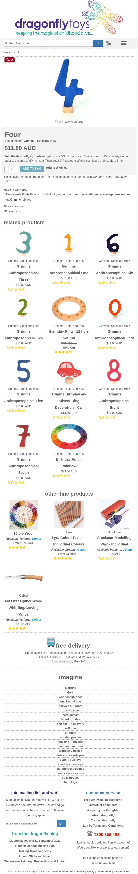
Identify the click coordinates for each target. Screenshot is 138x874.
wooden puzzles (70, 737)
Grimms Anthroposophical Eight (114, 400)
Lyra (69, 532)
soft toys (71, 728)
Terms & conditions (63, 871)
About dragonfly (103, 815)
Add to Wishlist (56, 167)
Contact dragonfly (103, 820)
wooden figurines (70, 697)
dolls (70, 692)
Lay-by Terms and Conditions (103, 825)
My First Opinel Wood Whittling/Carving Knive (23, 607)
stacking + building (71, 741)
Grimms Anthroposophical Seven (23, 465)
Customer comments (103, 805)
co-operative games (70, 768)
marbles (70, 688)
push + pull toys (70, 759)
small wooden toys (70, 764)
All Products (104, 871)
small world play (71, 701)
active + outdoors (70, 705)
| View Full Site (121, 871)
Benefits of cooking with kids (35, 845)
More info (80, 661)
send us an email (103, 863)
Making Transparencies (35, 851)
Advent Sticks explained (35, 856)
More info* (116, 160)
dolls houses (70, 777)
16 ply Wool (23, 533)
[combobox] (48, 43)
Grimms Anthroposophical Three (23, 272)
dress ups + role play (70, 755)
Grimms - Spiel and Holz (40, 140)
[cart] (108, 43)
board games (71, 710)
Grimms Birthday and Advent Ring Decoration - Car (68, 400)
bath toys (70, 782)
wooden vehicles (70, 750)
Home (7, 52)
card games (71, 714)
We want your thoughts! (103, 810)
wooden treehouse (70, 746)
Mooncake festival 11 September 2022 (35, 840)
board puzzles (70, 719)
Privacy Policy (85, 871)
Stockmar (114, 532)
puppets (70, 732)
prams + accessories (70, 773)
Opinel (23, 595)
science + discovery (70, 723)
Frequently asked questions (103, 799)
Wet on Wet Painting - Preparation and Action (35, 861)
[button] (16, 289)
